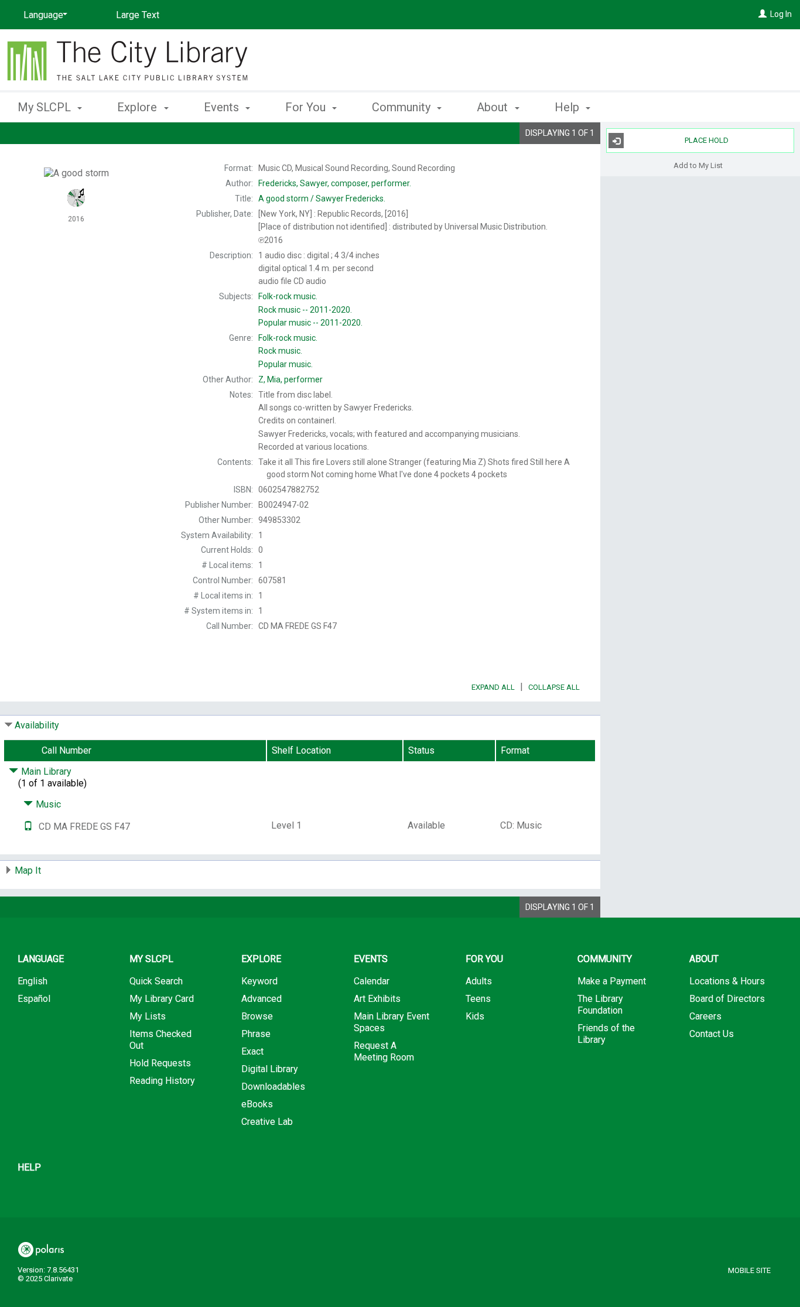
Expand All (493, 687)
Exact (252, 1051)
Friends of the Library (606, 1033)
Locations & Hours (727, 981)
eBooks (257, 1104)
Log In (781, 14)
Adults (479, 981)
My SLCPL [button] (46, 107)
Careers (705, 1016)
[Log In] (762, 14)
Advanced (261, 998)
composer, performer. (334, 183)
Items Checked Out (160, 1039)
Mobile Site (749, 1270)
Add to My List (698, 164)
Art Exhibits (377, 998)
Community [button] (402, 107)
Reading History (162, 1080)
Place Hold (707, 140)
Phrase (256, 1033)
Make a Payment (611, 981)
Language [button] (41, 958)
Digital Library (269, 1069)
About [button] (494, 107)
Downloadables (273, 1086)
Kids (475, 1016)
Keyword (259, 981)
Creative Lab (267, 1121)
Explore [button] (138, 107)
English (32, 981)
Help (29, 1167)
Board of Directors (727, 998)
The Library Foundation (600, 1004)
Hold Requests (160, 1063)
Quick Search (156, 981)
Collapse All (554, 687)
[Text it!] (28, 826)
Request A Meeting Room (384, 1051)
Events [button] (223, 107)
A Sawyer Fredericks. (321, 198)
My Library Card (161, 998)
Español (34, 998)
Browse (257, 1016)
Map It (28, 870)
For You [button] (307, 107)
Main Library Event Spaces (391, 1022)
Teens (478, 998)
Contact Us (711, 1033)
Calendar (371, 981)
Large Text (137, 14)
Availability (37, 725)
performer (290, 379)
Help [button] (568, 107)
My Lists (147, 1016)
